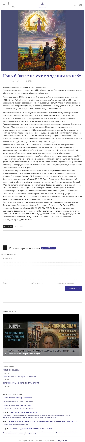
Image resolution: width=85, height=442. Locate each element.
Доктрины (19, 226)
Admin (10, 81)
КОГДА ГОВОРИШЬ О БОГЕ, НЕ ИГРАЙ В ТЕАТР (21, 383)
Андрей (5, 412)
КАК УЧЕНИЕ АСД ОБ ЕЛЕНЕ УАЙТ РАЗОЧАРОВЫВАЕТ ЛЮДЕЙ (31, 429)
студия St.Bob (62, 441)
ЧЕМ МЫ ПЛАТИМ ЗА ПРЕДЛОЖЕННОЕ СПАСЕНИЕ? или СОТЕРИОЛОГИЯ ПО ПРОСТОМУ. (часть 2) (43, 421)
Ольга (5, 421)
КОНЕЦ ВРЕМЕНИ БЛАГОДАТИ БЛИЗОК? (18, 398)
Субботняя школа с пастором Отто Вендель (20, 376)
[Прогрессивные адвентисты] (42, 5)
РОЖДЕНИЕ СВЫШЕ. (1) (11, 370)
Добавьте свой (48, 248)
